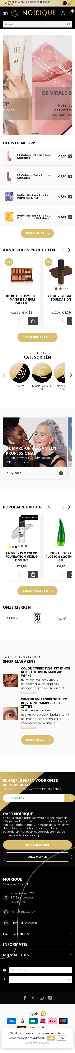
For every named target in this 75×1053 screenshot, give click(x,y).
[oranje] (13, 547)
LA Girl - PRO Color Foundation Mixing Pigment (21, 557)
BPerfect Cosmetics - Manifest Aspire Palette (21, 299)
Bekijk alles (35, 233)
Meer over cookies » (38, 1043)
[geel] (10, 547)
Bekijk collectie (35, 337)
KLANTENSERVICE (37, 845)
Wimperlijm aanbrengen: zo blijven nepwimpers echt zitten (44, 703)
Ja (51, 1038)
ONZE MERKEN (37, 857)
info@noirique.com (24, 923)
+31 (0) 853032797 (23, 912)
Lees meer (28, 692)
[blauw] (16, 547)
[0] (70, 13)
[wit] (7, 547)
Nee (61, 1038)
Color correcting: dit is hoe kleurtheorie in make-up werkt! (45, 672)
